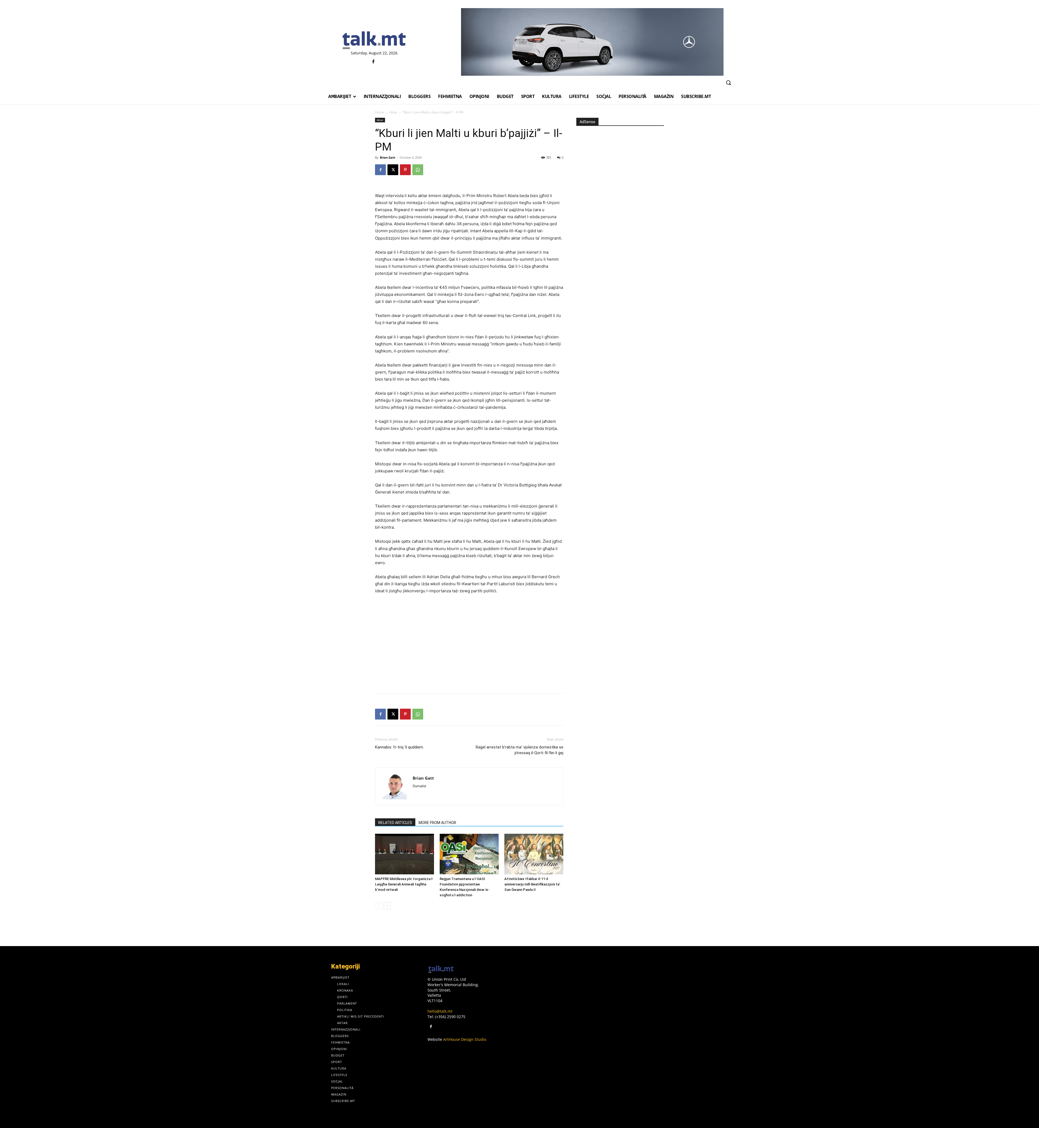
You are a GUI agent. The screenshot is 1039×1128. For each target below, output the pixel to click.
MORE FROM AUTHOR (437, 822)
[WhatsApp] (417, 169)
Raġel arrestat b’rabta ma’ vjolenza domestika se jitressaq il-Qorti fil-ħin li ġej (519, 750)
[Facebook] (373, 62)
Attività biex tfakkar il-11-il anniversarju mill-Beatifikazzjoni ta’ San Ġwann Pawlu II (532, 884)
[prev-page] (378, 906)
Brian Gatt (387, 157)
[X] (392, 169)
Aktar (393, 112)
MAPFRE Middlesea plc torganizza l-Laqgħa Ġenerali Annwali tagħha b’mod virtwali (404, 884)
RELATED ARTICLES (395, 822)
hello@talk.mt (440, 1011)
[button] (728, 82)
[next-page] (387, 906)
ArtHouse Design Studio (464, 1039)
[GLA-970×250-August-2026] (592, 42)
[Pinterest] (405, 169)
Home (379, 112)
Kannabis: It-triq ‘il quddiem (399, 747)
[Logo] (374, 40)
